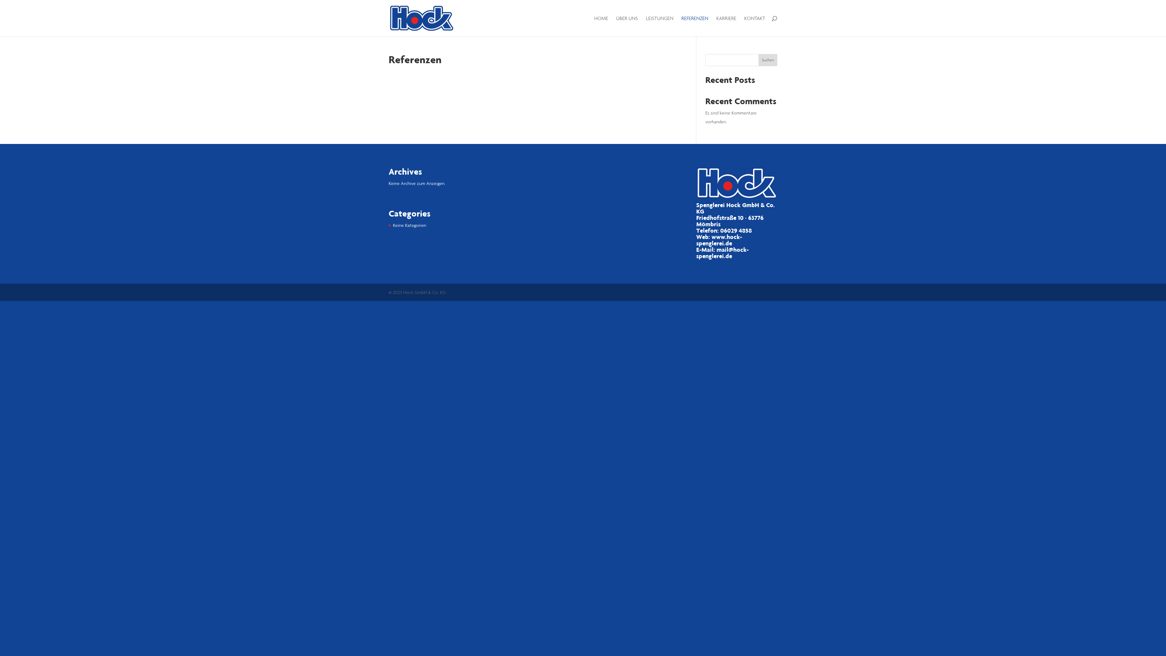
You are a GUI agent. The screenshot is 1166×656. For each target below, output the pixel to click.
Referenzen (694, 18)
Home (601, 18)
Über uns (627, 18)
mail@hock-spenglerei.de (722, 253)
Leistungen (659, 18)
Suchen (768, 60)
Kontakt (754, 18)
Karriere (726, 18)
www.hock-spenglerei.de (719, 240)
